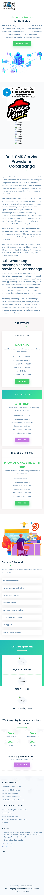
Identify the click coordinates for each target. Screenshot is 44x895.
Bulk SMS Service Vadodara (11, 797)
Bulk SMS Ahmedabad (10, 793)
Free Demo (22, 381)
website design (26, 886)
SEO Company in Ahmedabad (16, 889)
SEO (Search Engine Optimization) (14, 810)
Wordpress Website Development (14, 819)
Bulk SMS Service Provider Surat (13, 800)
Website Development (10, 816)
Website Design (7, 813)
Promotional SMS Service (11, 790)
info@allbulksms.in (16, 840)
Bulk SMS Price (22, 44)
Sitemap (5, 823)
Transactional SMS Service (11, 787)
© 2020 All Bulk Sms (22, 891)
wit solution (34, 889)
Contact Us (22, 765)
